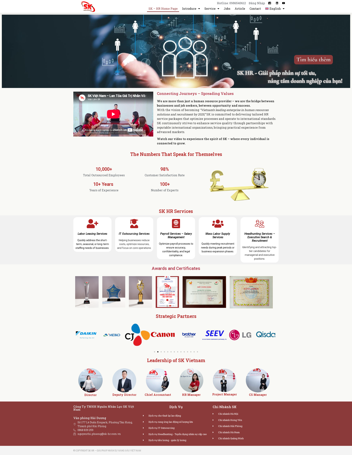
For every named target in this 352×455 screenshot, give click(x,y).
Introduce (189, 8)
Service (210, 8)
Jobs (227, 8)
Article (240, 8)
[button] (77, 335)
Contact (255, 8)
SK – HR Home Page (163, 8)
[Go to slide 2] (157, 351)
